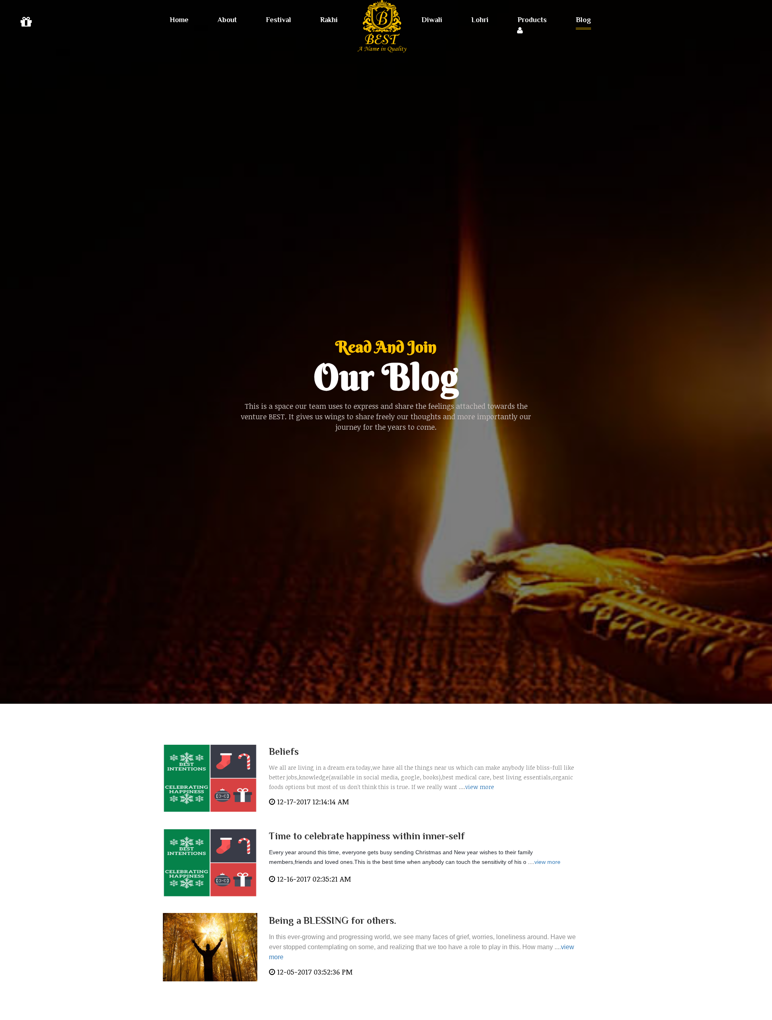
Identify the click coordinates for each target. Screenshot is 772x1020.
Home (179, 20)
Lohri (480, 20)
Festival (278, 20)
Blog (583, 20)
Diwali (431, 20)
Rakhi (329, 20)
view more (479, 787)
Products (532, 20)
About (227, 20)
